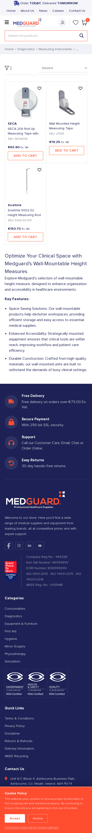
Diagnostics (26, 49)
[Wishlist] (76, 22)
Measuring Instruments (55, 49)
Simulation (12, 661)
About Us (27, 11)
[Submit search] (81, 36)
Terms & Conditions (19, 718)
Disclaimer (12, 733)
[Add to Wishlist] (39, 88)
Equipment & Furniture (21, 624)
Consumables (15, 609)
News (43, 11)
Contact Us (77, 11)
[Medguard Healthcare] (28, 22)
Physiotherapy (15, 654)
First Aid (10, 631)
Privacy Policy (15, 726)
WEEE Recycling (16, 756)
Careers (58, 11)
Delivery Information (19, 749)
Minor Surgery (15, 646)
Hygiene (11, 639)
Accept (15, 818)
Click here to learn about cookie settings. (32, 827)
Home (11, 11)
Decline (38, 818)
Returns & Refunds (19, 741)
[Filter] (8, 68)
